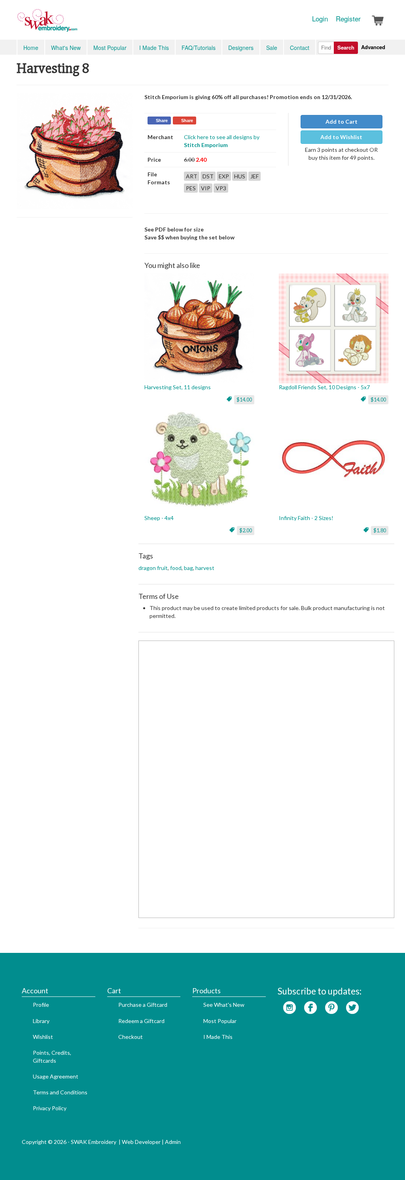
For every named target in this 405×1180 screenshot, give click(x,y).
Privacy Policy (49, 1108)
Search (345, 47)
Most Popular (110, 48)
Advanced (373, 47)
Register (348, 18)
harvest (204, 567)
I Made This (154, 48)
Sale (271, 48)
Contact (299, 48)
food (176, 567)
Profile (41, 1004)
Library (41, 1020)
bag (188, 567)
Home (30, 48)
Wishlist (43, 1036)
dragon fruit (153, 567)
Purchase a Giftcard (142, 1004)
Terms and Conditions (60, 1092)
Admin (173, 1141)
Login (320, 18)
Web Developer (141, 1141)
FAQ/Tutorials (199, 48)
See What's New (223, 1004)
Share (162, 120)
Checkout (130, 1036)
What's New (66, 48)
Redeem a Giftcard (141, 1020)
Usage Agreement (55, 1076)
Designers (241, 48)
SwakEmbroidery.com (76, 24)
